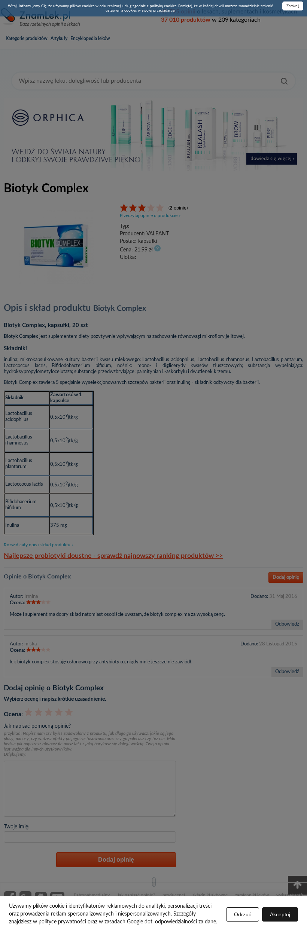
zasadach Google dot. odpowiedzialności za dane (160, 922)
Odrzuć (242, 914)
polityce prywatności (62, 922)
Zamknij (292, 6)
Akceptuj (280, 914)
